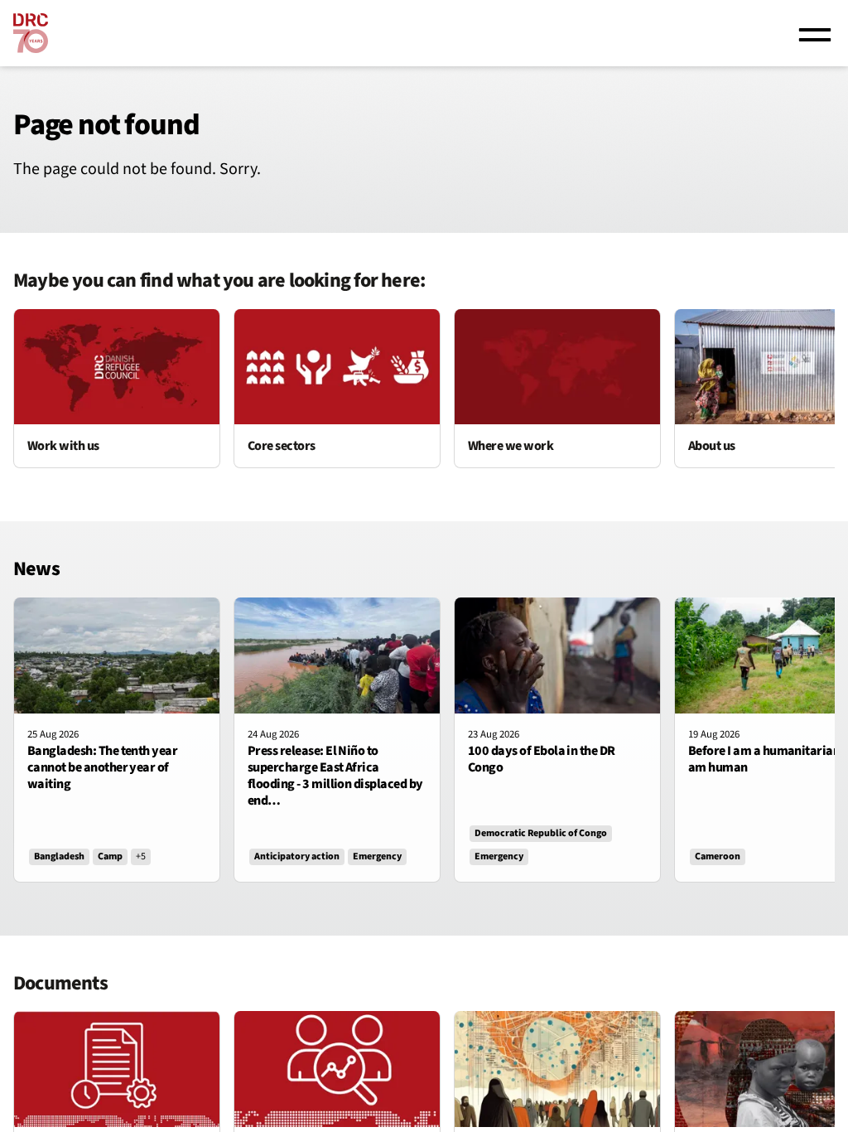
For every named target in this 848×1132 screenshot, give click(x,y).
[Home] (30, 33)
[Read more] (116, 388)
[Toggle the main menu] (815, 33)
